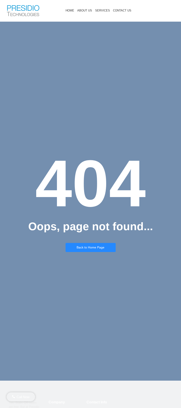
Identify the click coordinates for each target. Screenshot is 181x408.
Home (70, 10)
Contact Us (122, 10)
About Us (84, 10)
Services (102, 10)
